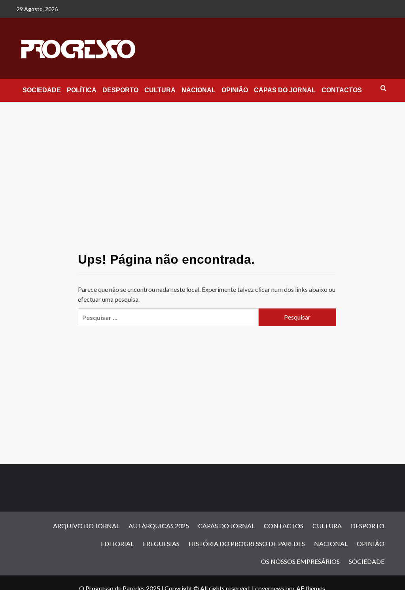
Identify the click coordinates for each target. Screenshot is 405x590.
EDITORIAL (117, 543)
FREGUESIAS (161, 543)
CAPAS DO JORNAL (285, 90)
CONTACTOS (342, 90)
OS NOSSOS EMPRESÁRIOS (300, 561)
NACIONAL (199, 90)
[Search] (383, 88)
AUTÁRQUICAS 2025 (159, 525)
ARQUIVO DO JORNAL (86, 525)
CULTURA (160, 90)
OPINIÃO (234, 90)
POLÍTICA (82, 90)
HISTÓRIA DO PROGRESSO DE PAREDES (247, 543)
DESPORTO (120, 90)
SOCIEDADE (42, 90)
